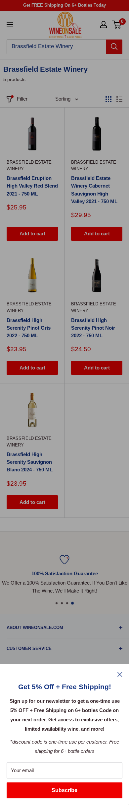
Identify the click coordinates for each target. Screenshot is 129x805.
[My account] (103, 24)
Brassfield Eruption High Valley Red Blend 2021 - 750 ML (32, 186)
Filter (22, 99)
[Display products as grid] (108, 99)
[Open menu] (10, 24)
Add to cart (32, 233)
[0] (117, 25)
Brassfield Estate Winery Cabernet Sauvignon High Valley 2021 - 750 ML (94, 189)
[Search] (114, 47)
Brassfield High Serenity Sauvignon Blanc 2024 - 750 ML (30, 462)
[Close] (119, 674)
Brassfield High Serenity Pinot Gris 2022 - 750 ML (29, 328)
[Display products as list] (119, 99)
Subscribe (64, 790)
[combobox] (56, 47)
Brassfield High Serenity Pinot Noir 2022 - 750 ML (93, 328)
